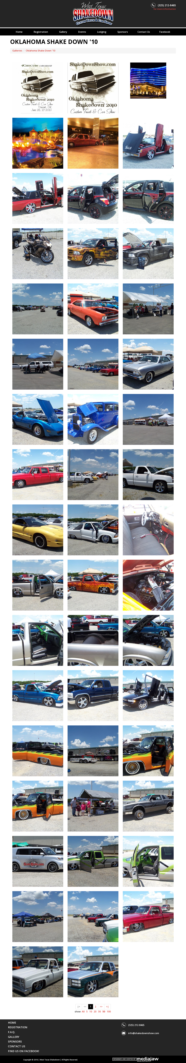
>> (101, 1006)
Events (82, 31)
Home (19, 31)
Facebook (164, 31)
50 (103, 1011)
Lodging (101, 31)
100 (109, 1011)
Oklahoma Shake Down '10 (40, 50)
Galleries (17, 50)
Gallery (63, 31)
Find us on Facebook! (23, 1051)
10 (90, 1011)
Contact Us (143, 31)
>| (107, 1006)
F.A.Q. (11, 1032)
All (83, 1011)
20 (95, 1011)
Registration (41, 31)
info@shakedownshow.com (143, 1033)
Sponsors (122, 31)
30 (99, 1011)
